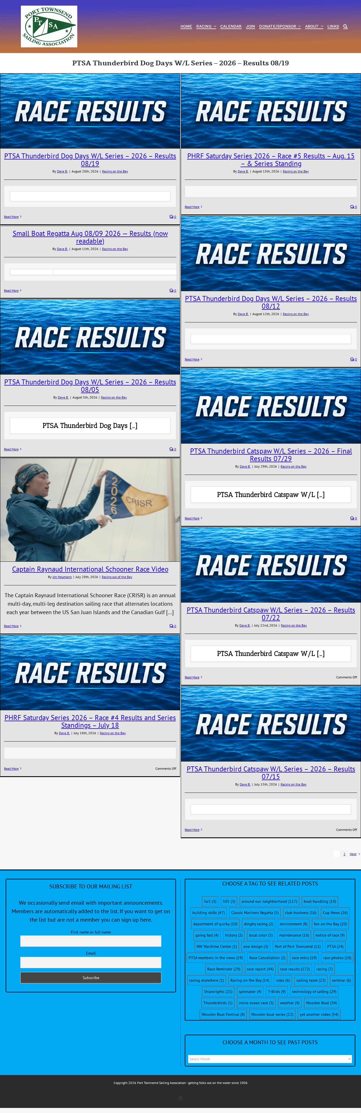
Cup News (335, 912)
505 (229, 901)
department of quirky (215, 923)
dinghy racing (258, 923)
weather (290, 1002)
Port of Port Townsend (298, 946)
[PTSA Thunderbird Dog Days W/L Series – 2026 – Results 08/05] (90, 337)
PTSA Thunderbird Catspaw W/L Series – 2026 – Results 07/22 (271, 613)
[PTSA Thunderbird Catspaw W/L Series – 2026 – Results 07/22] (271, 565)
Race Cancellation (267, 957)
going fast (207, 935)
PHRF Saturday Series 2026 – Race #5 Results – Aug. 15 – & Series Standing (271, 159)
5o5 (210, 901)
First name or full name (91, 932)
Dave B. (62, 171)
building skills (208, 912)
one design (255, 946)
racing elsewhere (206, 980)
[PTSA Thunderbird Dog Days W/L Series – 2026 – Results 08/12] (271, 253)
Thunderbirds (217, 1002)
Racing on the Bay (115, 171)
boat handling (320, 901)
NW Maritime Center (217, 946)
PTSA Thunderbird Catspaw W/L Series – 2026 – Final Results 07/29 (271, 454)
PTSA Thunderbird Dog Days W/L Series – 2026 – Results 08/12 (271, 302)
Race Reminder (223, 969)
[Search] (345, 26)
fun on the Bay (330, 923)
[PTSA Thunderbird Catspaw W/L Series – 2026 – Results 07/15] (271, 724)
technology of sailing (314, 991)
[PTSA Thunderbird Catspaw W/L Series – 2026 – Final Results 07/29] (271, 406)
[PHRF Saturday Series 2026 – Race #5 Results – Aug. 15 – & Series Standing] (271, 111)
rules (283, 980)
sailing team (310, 980)
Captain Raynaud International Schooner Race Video (90, 569)
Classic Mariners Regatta (255, 912)
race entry (304, 957)
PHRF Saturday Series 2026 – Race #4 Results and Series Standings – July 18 (90, 721)
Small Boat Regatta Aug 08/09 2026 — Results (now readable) (90, 237)
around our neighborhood (269, 901)
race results (295, 969)
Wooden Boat (321, 1002)
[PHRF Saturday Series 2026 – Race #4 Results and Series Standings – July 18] (90, 672)
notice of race (330, 935)
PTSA (335, 946)
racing (324, 969)
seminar (341, 980)
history (234, 935)
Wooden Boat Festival (223, 1014)
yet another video (319, 1014)
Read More (11, 216)
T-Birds (277, 991)
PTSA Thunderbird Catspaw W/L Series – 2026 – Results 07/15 (271, 772)
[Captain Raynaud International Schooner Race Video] (90, 510)
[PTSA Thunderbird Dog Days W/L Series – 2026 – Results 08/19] (90, 111)
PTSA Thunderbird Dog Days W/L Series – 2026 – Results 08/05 (90, 385)
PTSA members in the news (216, 957)
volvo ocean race (256, 1002)
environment (293, 923)
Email (91, 953)
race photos (337, 957)
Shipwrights (218, 991)
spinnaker (250, 991)
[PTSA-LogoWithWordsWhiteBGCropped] (49, 8)
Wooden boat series (272, 1014)
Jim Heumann (62, 577)
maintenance (294, 935)
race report (260, 969)
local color (261, 935)
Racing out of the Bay (117, 577)
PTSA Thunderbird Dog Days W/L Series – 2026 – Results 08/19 (90, 159)
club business (300, 912)
